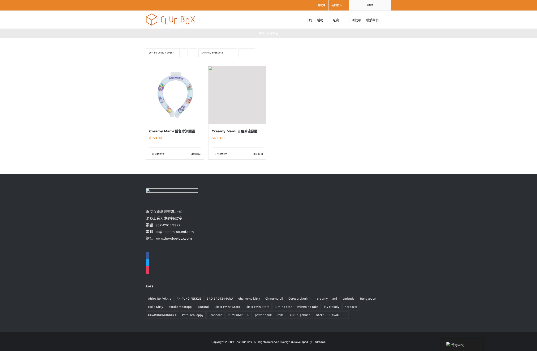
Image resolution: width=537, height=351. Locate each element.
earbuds (349, 298)
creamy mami (327, 298)
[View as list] (251, 53)
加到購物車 (158, 154)
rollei (281, 315)
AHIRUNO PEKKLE (189, 298)
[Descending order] (193, 52)
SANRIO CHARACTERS (331, 315)
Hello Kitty (155, 307)
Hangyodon (368, 298)
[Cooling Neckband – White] (237, 95)
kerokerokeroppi (180, 307)
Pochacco (215, 315)
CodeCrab (319, 342)
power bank (263, 315)
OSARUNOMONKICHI (162, 315)
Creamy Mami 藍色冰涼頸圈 (172, 131)
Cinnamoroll (274, 298)
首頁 (262, 33)
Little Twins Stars (227, 307)
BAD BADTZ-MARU (220, 298)
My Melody (331, 307)
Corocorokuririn (300, 298)
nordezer (351, 307)
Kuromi (203, 307)
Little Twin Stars (257, 307)
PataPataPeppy (192, 315)
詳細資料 (196, 154)
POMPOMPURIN (238, 315)
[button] (385, 20)
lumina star (283, 307)
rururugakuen (300, 315)
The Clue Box (243, 342)
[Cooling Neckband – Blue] (175, 95)
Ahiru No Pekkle (159, 298)
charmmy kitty (249, 298)
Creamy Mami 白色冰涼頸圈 (235, 131)
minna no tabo (307, 307)
